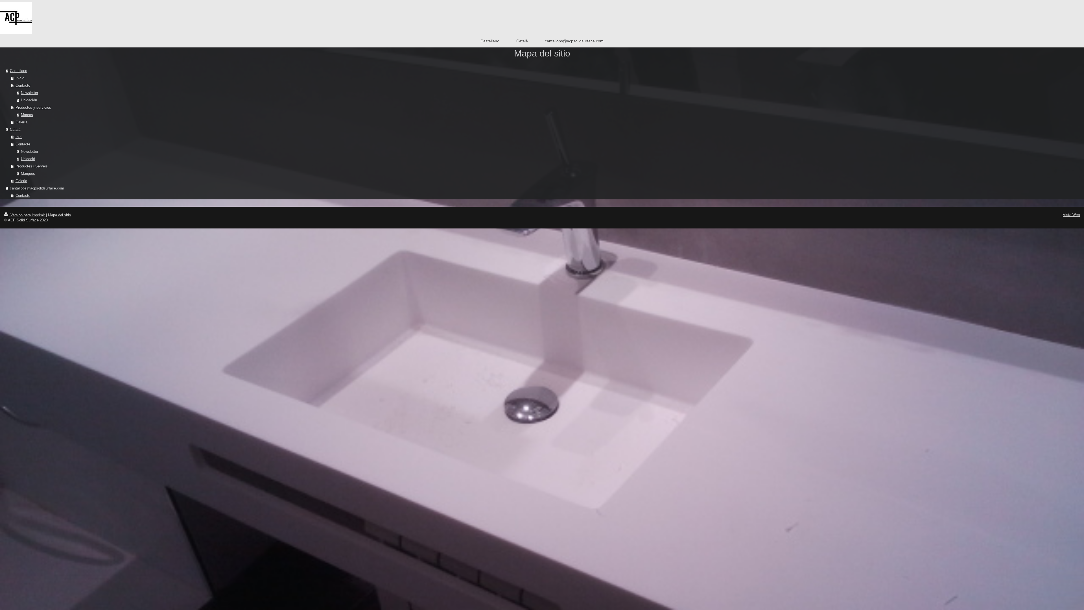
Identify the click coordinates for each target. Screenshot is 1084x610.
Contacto (23, 85)
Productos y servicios (33, 107)
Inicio (20, 78)
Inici (19, 137)
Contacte (23, 144)
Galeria (21, 181)
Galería (21, 122)
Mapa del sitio (59, 215)
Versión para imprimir (27, 215)
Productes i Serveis (32, 166)
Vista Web (1071, 215)
